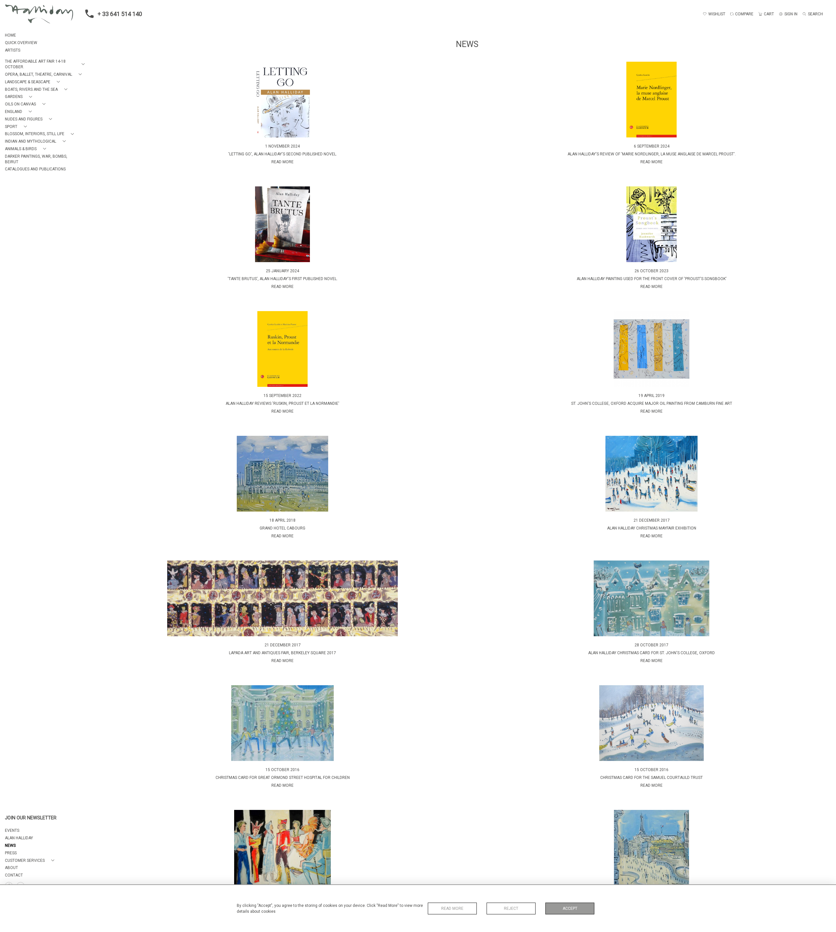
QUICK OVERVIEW (21, 42)
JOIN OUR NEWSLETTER (30, 818)
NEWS (10, 845)
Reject (511, 908)
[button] (46, 64)
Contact (14, 875)
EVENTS (12, 830)
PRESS (11, 853)
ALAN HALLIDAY (19, 838)
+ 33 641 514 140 (120, 13)
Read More (452, 908)
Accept (570, 908)
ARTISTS (12, 50)
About (11, 867)
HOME (10, 35)
